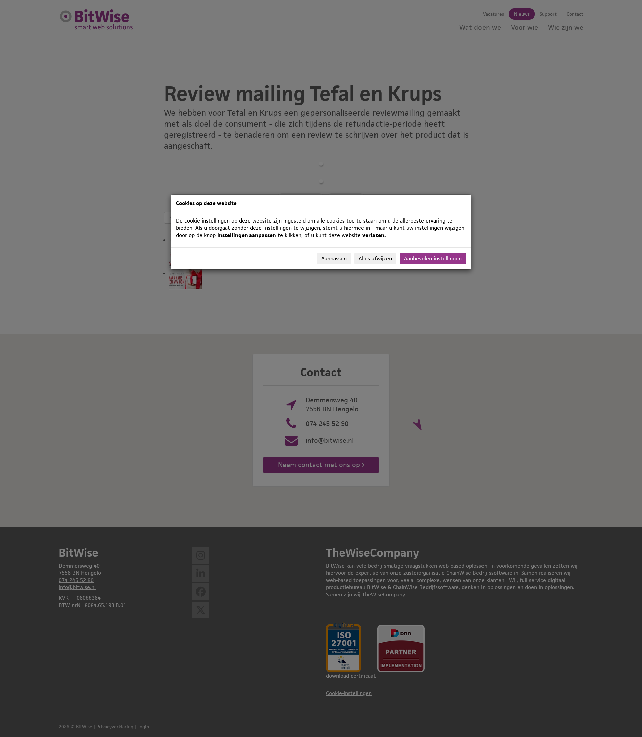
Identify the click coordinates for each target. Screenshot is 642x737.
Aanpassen (334, 258)
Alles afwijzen (375, 258)
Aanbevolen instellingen (433, 258)
